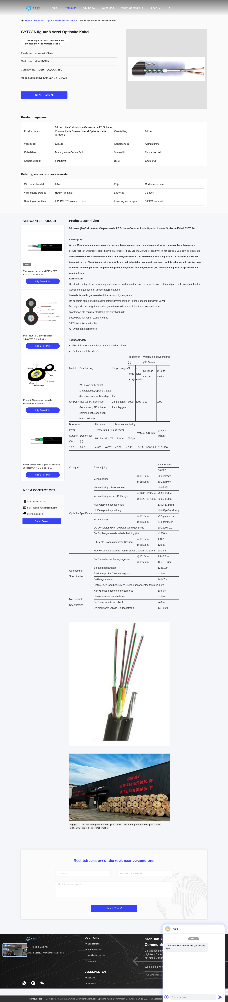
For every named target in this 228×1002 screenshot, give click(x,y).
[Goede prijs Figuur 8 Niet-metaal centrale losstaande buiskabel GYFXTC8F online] (42, 375)
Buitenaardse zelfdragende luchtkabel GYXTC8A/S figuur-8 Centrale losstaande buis (41, 468)
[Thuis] (33, 8)
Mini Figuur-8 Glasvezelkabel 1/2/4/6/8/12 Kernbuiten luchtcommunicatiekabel (37, 339)
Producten (70, 7)
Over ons (108, 7)
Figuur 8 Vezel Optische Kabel (60, 20)
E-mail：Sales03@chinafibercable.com (45, 952)
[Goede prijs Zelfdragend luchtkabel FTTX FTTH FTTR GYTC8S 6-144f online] (42, 247)
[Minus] (220, 929)
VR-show (89, 7)
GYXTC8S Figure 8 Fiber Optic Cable (89, 828)
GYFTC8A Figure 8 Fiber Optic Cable (102, 824)
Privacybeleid (35, 999)
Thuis (53, 7)
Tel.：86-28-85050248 (37, 947)
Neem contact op (132, 7)
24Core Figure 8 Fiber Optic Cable (142, 824)
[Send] (220, 997)
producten (38, 20)
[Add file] (166, 997)
